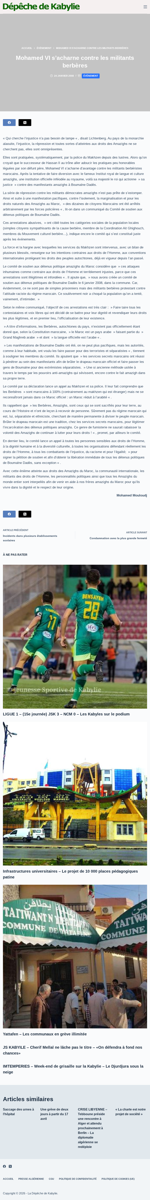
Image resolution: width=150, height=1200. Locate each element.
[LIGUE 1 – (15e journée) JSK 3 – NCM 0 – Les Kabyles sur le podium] (75, 636)
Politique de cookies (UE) (118, 1179)
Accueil (8, 1179)
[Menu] (145, 7)
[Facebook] (9, 122)
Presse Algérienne (31, 1179)
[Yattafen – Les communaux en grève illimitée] (75, 956)
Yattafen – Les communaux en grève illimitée (45, 1034)
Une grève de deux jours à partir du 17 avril (54, 1114)
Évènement (90, 75)
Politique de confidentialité (78, 1179)
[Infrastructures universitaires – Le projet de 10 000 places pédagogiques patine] (75, 794)
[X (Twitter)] (25, 122)
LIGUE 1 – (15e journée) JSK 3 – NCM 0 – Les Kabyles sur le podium (66, 714)
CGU (51, 1179)
